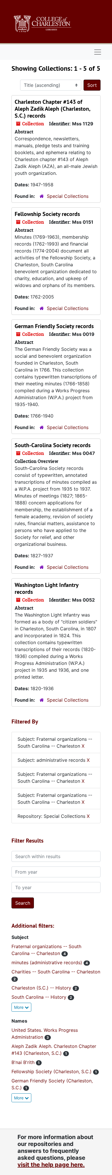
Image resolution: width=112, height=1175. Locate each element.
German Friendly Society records (54, 326)
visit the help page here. (51, 1164)
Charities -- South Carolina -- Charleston (55, 972)
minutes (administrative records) (47, 962)
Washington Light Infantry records (46, 588)
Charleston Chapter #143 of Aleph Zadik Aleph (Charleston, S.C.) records (52, 108)
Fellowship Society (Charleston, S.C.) (52, 1071)
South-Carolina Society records (52, 445)
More (19, 1007)
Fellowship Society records (47, 214)
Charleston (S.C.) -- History (42, 988)
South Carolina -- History (39, 997)
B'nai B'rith (23, 1062)
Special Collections (67, 196)
